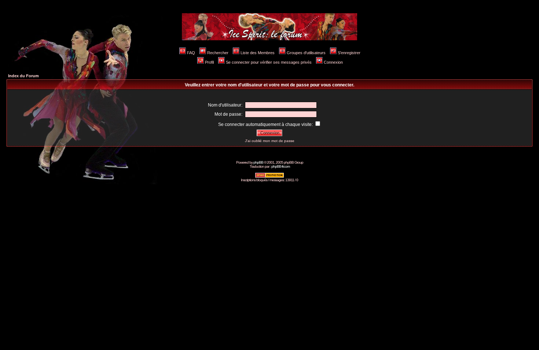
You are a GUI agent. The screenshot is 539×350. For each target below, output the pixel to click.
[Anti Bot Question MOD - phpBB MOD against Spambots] (269, 177)
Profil (209, 62)
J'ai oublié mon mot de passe (269, 141)
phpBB (258, 162)
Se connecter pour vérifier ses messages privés (269, 62)
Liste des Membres (258, 53)
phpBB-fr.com (280, 166)
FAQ (191, 53)
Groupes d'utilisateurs (306, 53)
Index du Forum (23, 76)
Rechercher (217, 53)
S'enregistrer (349, 53)
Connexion (333, 62)
